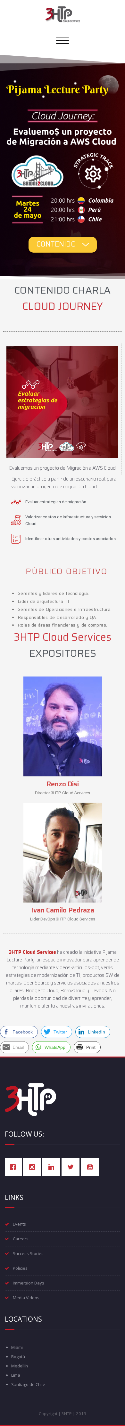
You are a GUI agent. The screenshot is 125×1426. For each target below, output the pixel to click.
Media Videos (26, 1297)
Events (19, 1224)
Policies (20, 1268)
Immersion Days (28, 1283)
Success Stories (28, 1253)
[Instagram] (33, 1167)
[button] (63, 245)
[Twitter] (72, 1167)
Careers (21, 1239)
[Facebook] (14, 1167)
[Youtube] (91, 1167)
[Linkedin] (53, 1167)
